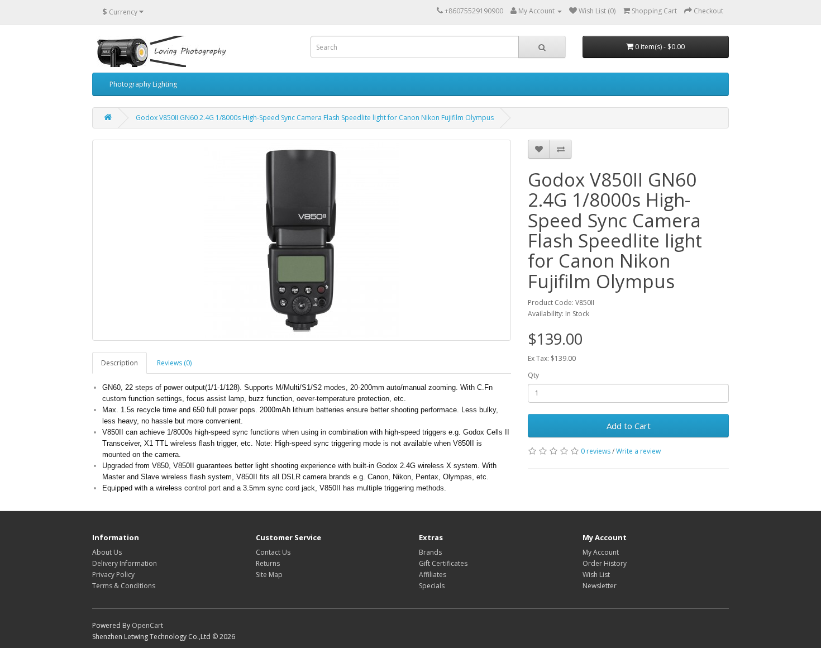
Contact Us (273, 552)
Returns (268, 563)
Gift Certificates (443, 563)
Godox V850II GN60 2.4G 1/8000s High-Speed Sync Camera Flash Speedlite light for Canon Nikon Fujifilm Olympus (315, 117)
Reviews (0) (174, 363)
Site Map (269, 574)
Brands (430, 552)
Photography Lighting (143, 84)
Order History (605, 563)
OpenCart (147, 625)
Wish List (596, 574)
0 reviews (595, 451)
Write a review (638, 451)
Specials (432, 585)
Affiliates (432, 574)
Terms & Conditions (123, 585)
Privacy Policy (113, 574)
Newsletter (600, 585)
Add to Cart (629, 425)
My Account (601, 552)
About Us (107, 552)
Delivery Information (124, 563)
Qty (533, 375)
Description (119, 363)
